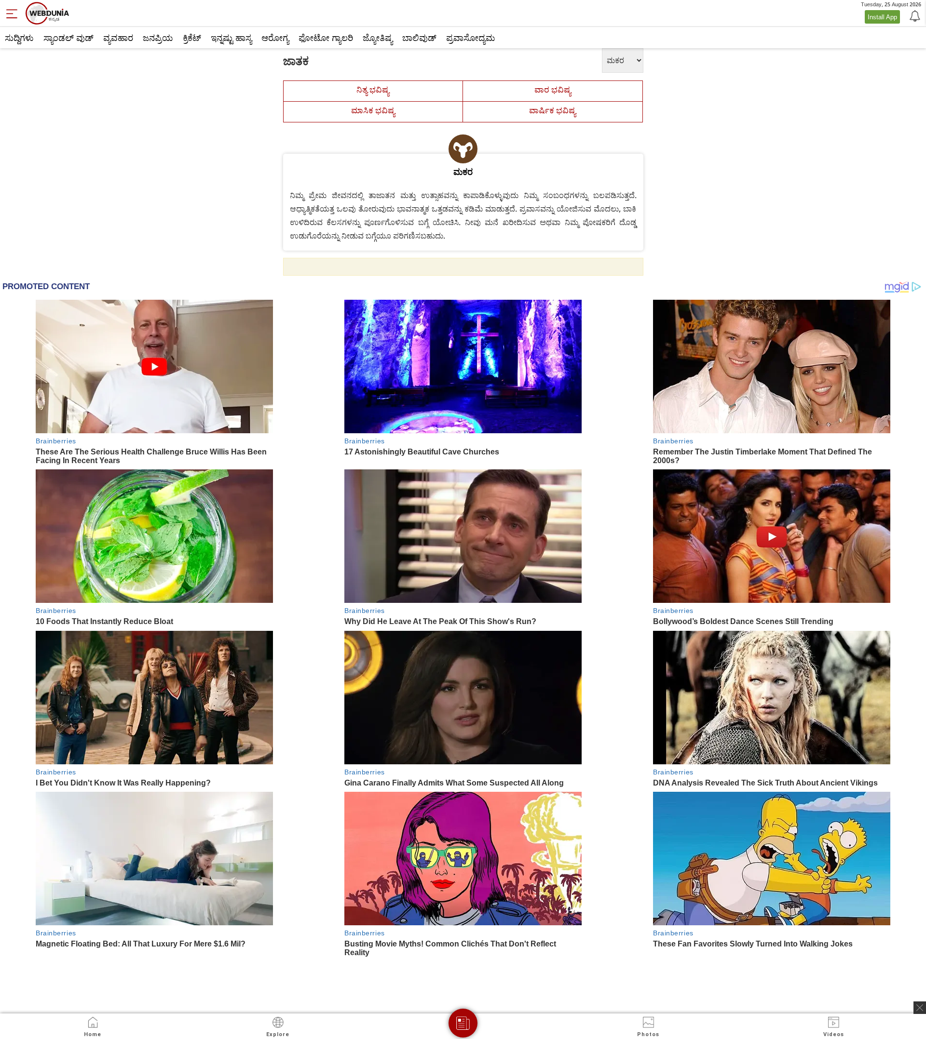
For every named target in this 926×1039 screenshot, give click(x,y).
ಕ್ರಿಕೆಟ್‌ (192, 37)
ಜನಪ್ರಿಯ (158, 37)
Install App (882, 17)
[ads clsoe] (919, 1007)
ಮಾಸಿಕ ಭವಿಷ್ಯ (373, 110)
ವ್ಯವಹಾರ (118, 37)
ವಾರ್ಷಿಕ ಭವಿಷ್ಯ (552, 110)
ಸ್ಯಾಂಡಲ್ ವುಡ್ (68, 37)
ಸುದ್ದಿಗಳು (19, 37)
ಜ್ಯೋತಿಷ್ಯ (378, 37)
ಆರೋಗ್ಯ (275, 37)
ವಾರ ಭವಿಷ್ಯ (552, 89)
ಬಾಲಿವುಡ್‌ (419, 37)
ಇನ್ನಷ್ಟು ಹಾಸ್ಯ (231, 37)
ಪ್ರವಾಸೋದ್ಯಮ (470, 37)
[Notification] (914, 15)
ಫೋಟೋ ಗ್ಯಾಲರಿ (326, 37)
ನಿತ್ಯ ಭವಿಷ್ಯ (372, 89)
